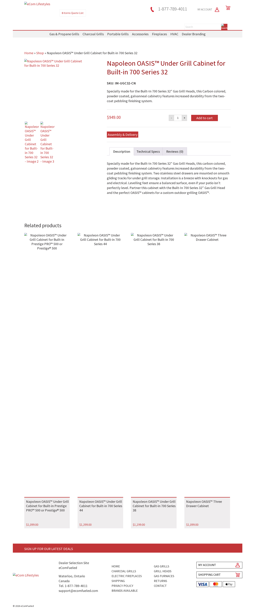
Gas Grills (161, 566)
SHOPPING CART (209, 575)
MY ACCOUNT (205, 9)
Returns (160, 581)
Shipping (118, 581)
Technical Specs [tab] (148, 151)
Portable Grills (118, 34)
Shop (40, 53)
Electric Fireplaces (127, 576)
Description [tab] (121, 151)
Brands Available (125, 591)
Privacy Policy (122, 586)
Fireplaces (159, 34)
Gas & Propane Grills (64, 34)
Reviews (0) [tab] (174, 151)
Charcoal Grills (93, 34)
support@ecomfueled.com (78, 590)
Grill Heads (162, 571)
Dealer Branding (194, 34)
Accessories (140, 34)
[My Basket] (227, 7)
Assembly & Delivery (122, 134)
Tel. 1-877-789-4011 (73, 586)
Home (28, 53)
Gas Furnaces (164, 576)
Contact (160, 586)
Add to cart (204, 118)
